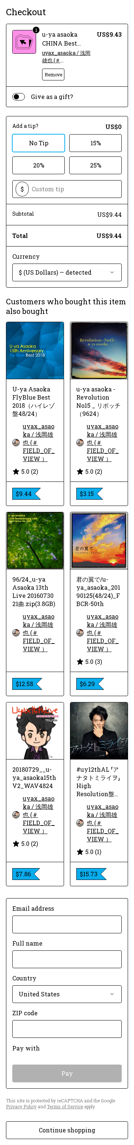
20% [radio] (38, 165)
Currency (26, 256)
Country (24, 978)
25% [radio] (95, 165)
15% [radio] (95, 143)
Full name (27, 943)
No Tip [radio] (38, 143)
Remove (53, 74)
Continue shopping (67, 1130)
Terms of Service (65, 1106)
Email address (33, 908)
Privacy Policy (21, 1106)
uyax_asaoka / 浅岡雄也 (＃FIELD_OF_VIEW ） (66, 56)
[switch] (18, 96)
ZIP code (25, 1013)
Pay (67, 1073)
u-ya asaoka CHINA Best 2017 (59, 43)
